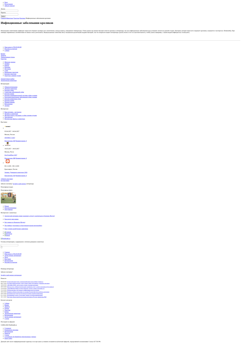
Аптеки (7, 105)
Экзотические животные (9, 80)
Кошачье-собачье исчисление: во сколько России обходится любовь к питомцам (28, 292)
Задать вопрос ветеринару (13, 255)
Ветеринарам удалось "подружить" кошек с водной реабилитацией (25, 295)
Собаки (7, 50)
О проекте (8, 328)
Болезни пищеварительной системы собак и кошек (21, 95)
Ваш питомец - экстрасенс (13, 112)
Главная (3, 18)
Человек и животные (11, 114)
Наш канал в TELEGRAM (13, 47)
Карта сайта (8, 338)
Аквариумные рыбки (7, 79)
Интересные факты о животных (15, 119)
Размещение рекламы (11, 330)
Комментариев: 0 (21, 141)
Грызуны (16, 18)
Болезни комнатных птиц (13, 99)
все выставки (5, 180)
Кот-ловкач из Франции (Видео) (15, 222)
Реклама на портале (11, 49)
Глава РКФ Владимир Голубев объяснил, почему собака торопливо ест (26, 288)
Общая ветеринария (11, 87)
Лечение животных (11, 88)
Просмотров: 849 (10, 141)
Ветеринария (9, 260)
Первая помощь (10, 102)
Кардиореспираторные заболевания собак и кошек (21, 97)
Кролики (22, 18)
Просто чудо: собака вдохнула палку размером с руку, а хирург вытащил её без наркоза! (30, 286)
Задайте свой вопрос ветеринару (11, 275)
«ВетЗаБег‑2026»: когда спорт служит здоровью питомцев (22, 285)
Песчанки (8, 69)
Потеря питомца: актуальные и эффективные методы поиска (23, 290)
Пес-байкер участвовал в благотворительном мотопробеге (23, 225)
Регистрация (9, 4)
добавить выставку (7, 179)
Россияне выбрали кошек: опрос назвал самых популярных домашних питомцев (28, 283)
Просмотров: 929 (10, 175)
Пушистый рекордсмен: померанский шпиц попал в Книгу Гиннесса (25, 281)
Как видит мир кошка (11, 219)
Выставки (8, 259)
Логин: (3, 9)
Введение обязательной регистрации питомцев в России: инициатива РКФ (26, 297)
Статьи (7, 318)
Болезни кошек (9, 94)
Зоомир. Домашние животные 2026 (16, 172)
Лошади (3, 55)
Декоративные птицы (8, 57)
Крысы (7, 65)
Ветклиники (9, 104)
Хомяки (7, 64)
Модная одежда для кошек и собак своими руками (21, 115)
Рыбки (7, 312)
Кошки (3, 54)
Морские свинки (10, 62)
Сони (6, 70)
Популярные (9, 209)
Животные (9, 18)
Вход (6, 2)
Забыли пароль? (10, 6)
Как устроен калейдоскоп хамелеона (16, 229)
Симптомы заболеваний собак (14, 92)
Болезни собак (9, 90)
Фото (6, 257)
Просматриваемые (10, 208)
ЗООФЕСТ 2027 (10, 138)
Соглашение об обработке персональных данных (20, 336)
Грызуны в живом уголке (13, 75)
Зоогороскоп (9, 117)
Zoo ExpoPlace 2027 (11, 155)
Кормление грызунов (11, 72)
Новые (7, 206)
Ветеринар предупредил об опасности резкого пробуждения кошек (25, 293)
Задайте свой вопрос (19, 184)
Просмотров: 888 (10, 158)
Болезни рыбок (9, 100)
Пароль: (3, 12)
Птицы (7, 308)
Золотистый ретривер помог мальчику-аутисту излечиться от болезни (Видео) (30, 216)
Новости (7, 333)
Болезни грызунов (10, 74)
